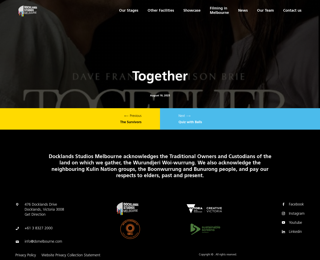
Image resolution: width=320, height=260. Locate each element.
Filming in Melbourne (219, 10)
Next (190, 119)
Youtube (295, 223)
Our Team (265, 10)
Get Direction (35, 215)
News (243, 10)
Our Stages (128, 10)
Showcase (192, 10)
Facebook (296, 204)
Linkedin (295, 232)
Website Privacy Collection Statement (70, 255)
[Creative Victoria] (204, 208)
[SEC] (130, 229)
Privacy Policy (25, 255)
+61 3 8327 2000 (39, 228)
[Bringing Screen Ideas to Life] (42, 11)
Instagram (297, 214)
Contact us (292, 10)
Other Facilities (161, 10)
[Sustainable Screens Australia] (205, 229)
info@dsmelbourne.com (43, 242)
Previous (130, 119)
